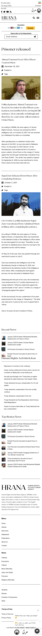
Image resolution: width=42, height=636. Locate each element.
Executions (5, 561)
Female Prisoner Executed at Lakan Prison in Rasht (22, 355)
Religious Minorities (8, 580)
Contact (4, 545)
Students (4, 590)
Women (4, 593)
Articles (4, 527)
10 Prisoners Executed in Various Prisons (21, 349)
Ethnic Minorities (7, 569)
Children (4, 558)
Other (3, 601)
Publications (6, 538)
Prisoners (5, 576)
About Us (5, 542)
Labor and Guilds (7, 572)
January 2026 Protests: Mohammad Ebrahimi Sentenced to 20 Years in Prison (22, 338)
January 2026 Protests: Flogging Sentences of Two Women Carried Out (23, 454)
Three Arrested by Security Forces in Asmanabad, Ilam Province (19, 460)
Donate (30, 28)
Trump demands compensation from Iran (17, 396)
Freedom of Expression (9, 597)
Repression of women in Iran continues (17, 366)
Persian (38, 5)
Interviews (5, 531)
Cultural (4, 565)
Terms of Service (7, 614)
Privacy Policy (6, 618)
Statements (5, 534)
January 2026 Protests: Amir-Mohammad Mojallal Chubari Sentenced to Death (23, 465)
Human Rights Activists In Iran (19, 358)
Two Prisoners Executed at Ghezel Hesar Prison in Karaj (23, 448)
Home (4, 523)
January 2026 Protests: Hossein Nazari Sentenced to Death (20, 344)
